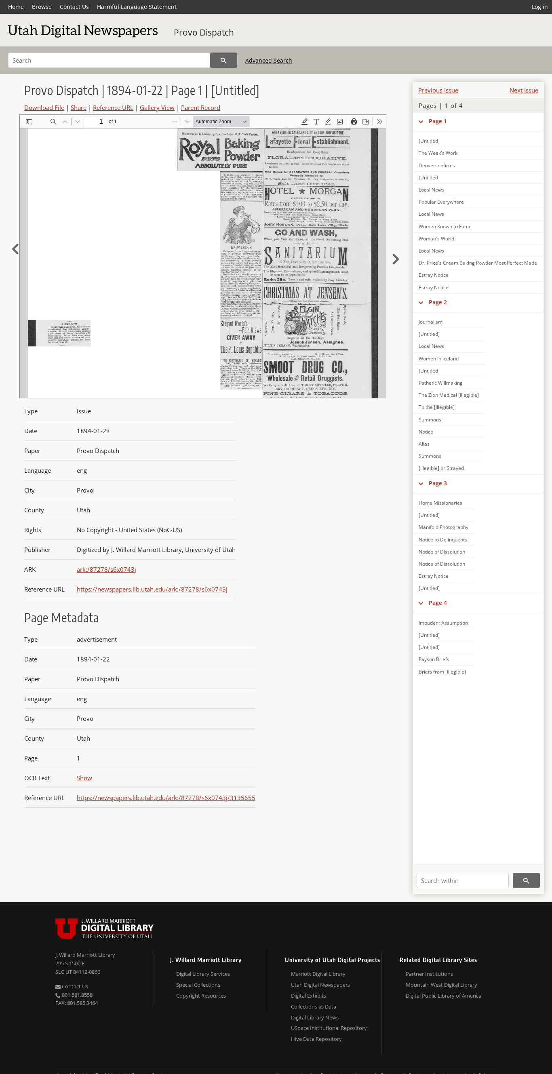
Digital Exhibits (308, 995)
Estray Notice (434, 275)
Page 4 (438, 602)
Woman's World (436, 238)
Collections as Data (313, 1006)
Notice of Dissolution (442, 551)
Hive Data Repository (316, 1038)
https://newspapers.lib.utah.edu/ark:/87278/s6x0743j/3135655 (166, 798)
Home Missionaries (440, 502)
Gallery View (157, 107)
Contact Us (74, 7)
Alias (424, 443)
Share (78, 107)
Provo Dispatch (204, 32)
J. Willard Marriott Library (85, 954)
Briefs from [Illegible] (442, 671)
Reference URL (113, 107)
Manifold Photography (443, 527)
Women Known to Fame (445, 226)
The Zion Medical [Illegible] (449, 395)
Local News (431, 189)
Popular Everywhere (441, 201)
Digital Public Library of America (443, 995)
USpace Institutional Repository (329, 1028)
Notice (426, 431)
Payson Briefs (434, 659)
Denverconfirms (437, 165)
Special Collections (198, 984)
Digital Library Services (203, 973)
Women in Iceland (439, 358)
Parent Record (200, 107)
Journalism (430, 321)
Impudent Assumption (443, 622)
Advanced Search (268, 60)
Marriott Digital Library (318, 973)
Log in (540, 7)
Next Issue (524, 90)
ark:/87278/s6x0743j (106, 569)
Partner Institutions (429, 973)
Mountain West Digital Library (441, 984)
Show (84, 778)
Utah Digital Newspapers (320, 984)
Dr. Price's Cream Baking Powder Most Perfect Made (478, 262)
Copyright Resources (201, 995)
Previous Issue (438, 90)
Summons (430, 419)
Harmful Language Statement (137, 7)
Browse (42, 7)
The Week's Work (438, 153)
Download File (44, 107)
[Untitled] (429, 140)
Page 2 (438, 302)
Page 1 (438, 121)
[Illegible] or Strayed (441, 468)
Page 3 (438, 483)
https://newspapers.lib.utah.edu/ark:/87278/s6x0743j (152, 589)
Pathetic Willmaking (441, 382)
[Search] (223, 60)
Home (16, 7)
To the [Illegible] (437, 407)
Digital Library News (315, 1017)
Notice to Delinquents (443, 539)
